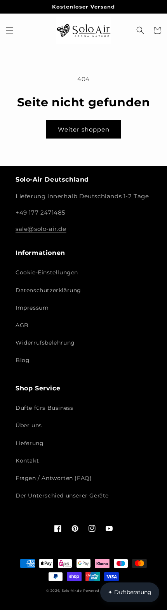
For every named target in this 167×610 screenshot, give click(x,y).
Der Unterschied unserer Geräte (62, 495)
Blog (23, 360)
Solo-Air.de (72, 591)
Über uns (29, 425)
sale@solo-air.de (41, 228)
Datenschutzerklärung (48, 290)
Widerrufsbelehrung (45, 342)
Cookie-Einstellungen (47, 272)
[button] (9, 30)
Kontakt (27, 460)
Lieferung (29, 443)
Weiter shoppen (84, 129)
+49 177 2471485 (40, 212)
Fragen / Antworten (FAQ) (54, 478)
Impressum (32, 307)
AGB (22, 325)
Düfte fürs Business (44, 407)
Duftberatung (129, 592)
